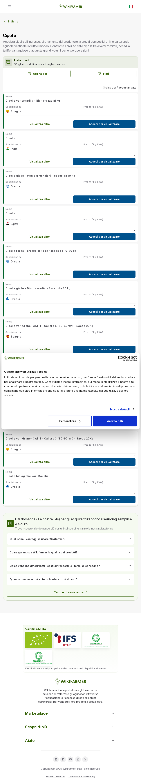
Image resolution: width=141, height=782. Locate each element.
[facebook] (63, 759)
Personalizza (67, 421)
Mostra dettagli (120, 409)
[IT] (131, 6)
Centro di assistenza (69, 592)
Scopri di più (36, 727)
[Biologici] (38, 640)
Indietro (13, 21)
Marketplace (36, 713)
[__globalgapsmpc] (96, 640)
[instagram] (78, 759)
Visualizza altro (40, 124)
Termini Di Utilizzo (55, 776)
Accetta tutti (115, 421)
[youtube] (70, 759)
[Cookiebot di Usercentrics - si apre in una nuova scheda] (121, 358)
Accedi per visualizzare (104, 124)
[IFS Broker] (67, 640)
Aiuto (30, 740)
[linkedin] (56, 759)
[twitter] (85, 759)
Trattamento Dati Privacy (81, 776)
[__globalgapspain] (38, 658)
